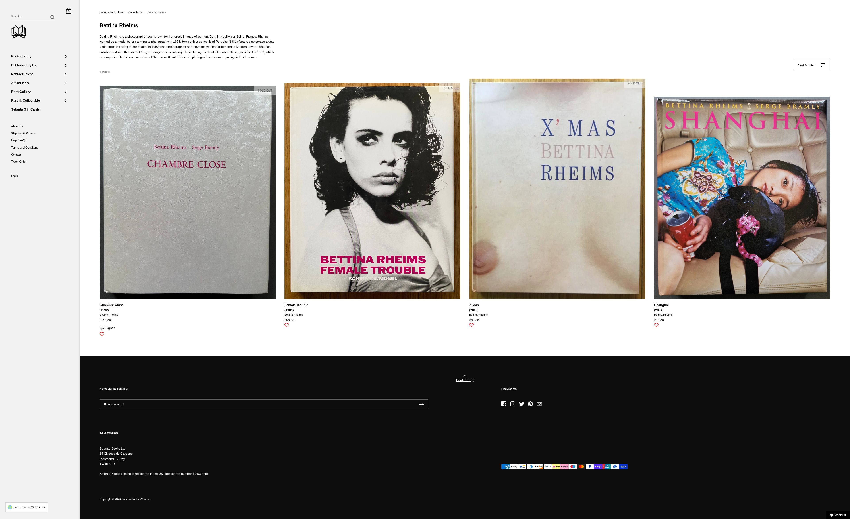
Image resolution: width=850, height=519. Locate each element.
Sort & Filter (806, 65)
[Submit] (52, 17)
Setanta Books (130, 499)
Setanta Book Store (111, 12)
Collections (135, 12)
